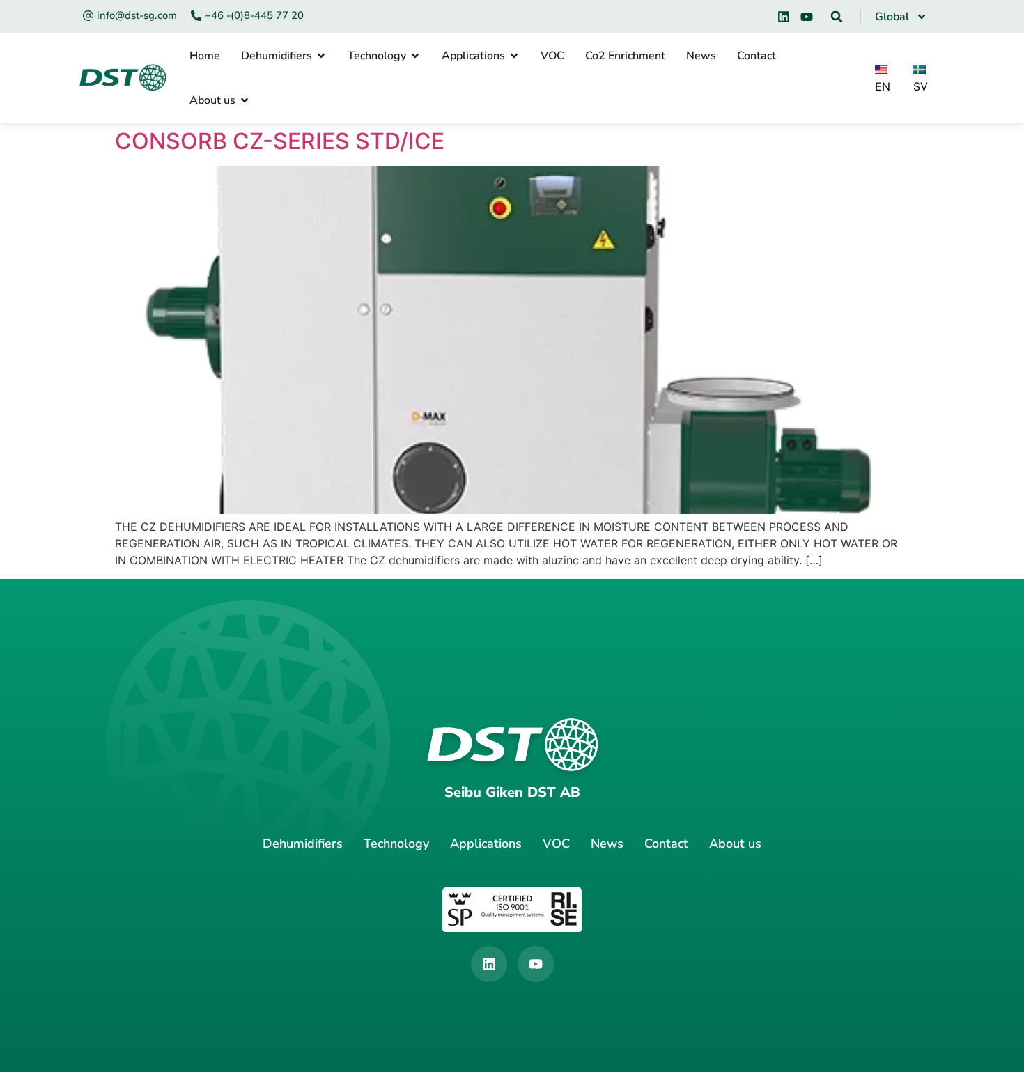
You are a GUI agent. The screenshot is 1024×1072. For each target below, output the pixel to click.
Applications (486, 843)
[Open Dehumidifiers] (321, 55)
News (607, 843)
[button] (836, 16)
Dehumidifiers (303, 843)
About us (735, 843)
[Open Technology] (415, 55)
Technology (396, 843)
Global (892, 17)
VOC (556, 843)
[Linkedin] (783, 16)
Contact (666, 843)
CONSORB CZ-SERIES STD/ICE (279, 141)
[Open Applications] (514, 55)
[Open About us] (244, 100)
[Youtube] (806, 16)
